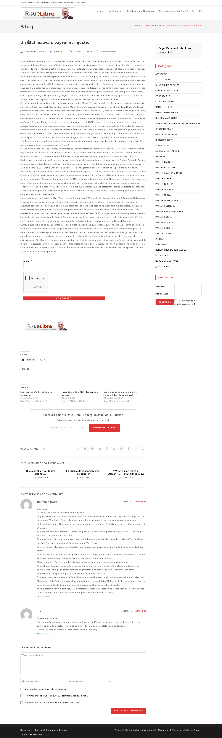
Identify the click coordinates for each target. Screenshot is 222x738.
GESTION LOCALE (164, 129)
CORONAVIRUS (162, 96)
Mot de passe (161, 294)
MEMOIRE (160, 156)
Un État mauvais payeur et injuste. (183, 25)
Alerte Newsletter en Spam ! (75, 2)
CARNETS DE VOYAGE (166, 91)
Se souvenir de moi (188, 301)
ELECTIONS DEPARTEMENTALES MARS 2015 (177, 124)
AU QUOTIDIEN (162, 79)
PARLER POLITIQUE (165, 206)
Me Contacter (33, 2)
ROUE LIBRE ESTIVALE (167, 261)
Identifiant (160, 287)
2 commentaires (108, 51)
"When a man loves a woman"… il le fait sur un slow (126, 472)
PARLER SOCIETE (82, 51)
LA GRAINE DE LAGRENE (167, 151)
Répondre (140, 502)
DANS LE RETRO (163, 107)
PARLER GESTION (164, 184)
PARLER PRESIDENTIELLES (169, 211)
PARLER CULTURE (164, 162)
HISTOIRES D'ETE (164, 140)
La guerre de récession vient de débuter (83, 472)
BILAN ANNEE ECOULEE (167, 85)
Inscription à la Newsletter (51, 2)
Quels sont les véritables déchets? (41, 472)
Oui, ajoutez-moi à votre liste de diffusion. (45, 689)
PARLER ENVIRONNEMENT (168, 173)
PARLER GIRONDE (164, 189)
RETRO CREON (162, 255)
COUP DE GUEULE (164, 102)
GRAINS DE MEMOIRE (166, 134)
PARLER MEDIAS (163, 195)
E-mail (27, 261)
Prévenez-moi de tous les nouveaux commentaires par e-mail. (56, 696)
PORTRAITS (161, 239)
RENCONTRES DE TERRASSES (170, 250)
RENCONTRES (162, 244)
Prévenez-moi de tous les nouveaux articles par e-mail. (53, 702)
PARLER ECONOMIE (165, 167)
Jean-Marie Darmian (35, 51)
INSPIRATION (162, 145)
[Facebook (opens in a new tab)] (200, 11)
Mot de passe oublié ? (184, 304)
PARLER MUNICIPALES (166, 200)
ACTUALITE (161, 74)
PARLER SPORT (163, 233)
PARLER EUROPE (164, 178)
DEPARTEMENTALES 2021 (168, 113)
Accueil (23, 2)
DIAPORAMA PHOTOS (166, 118)
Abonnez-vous (104, 427)
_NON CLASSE (162, 266)
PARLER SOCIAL (163, 217)
